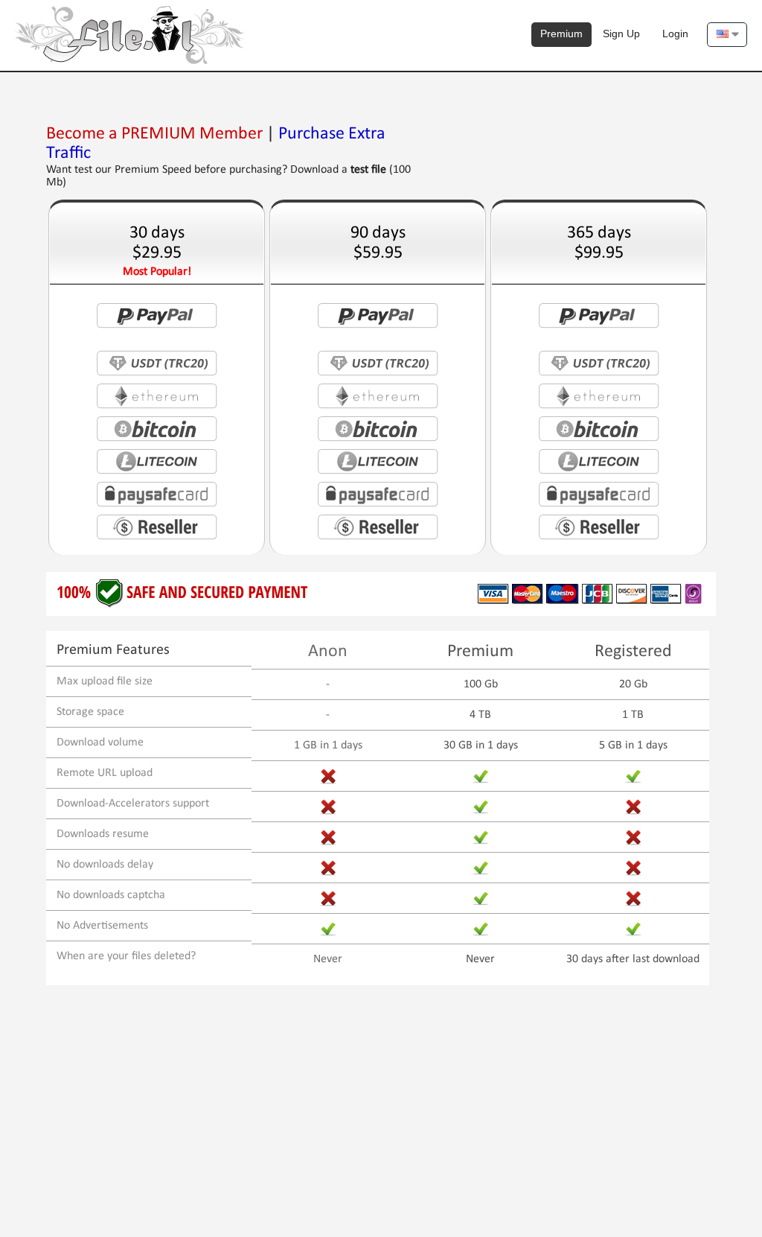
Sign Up (621, 33)
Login (675, 33)
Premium (561, 33)
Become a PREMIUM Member (154, 134)
